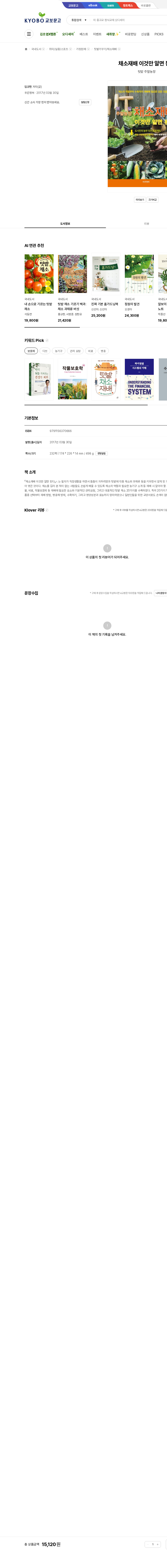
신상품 (145, 34)
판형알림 (102, 453)
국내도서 (36, 49)
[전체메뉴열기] (28, 33)
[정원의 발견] (139, 285)
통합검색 (76, 20)
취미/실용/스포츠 (58, 49)
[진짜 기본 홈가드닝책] (106, 285)
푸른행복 (29, 92)
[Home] (26, 49)
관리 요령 (75, 351)
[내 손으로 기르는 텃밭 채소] (39, 288)
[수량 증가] (157, 1544)
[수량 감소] (147, 1544)
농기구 (58, 351)
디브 (45, 351)
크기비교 (152, 199)
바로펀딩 (130, 34)
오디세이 (68, 34)
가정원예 (81, 49)
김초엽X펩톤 (48, 34)
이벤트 (97, 34)
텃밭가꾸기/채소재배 (105, 49)
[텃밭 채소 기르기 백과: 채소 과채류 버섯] (72, 288)
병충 (103, 351)
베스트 (84, 34)
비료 (90, 351)
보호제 (31, 351)
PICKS (159, 34)
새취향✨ (112, 34)
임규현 (28, 86)
